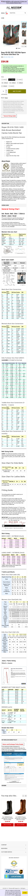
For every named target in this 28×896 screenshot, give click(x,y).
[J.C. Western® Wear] (14, 8)
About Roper (6, 161)
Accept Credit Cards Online (14, 867)
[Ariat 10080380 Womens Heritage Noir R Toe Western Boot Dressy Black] (7, 807)
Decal (14, 216)
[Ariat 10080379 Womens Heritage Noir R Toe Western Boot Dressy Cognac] (20, 807)
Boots (7, 213)
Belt (11, 213)
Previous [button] (22, 46)
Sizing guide (5, 205)
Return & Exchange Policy (9, 740)
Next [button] (25, 46)
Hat (3, 213)
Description (5, 123)
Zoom (18, 48)
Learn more (18, 894)
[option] (24, 25)
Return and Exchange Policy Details (13, 744)
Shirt (15, 213)
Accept (24, 892)
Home (2, 18)
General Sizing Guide (9, 116)
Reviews (4, 785)
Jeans (9, 216)
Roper (6, 97)
